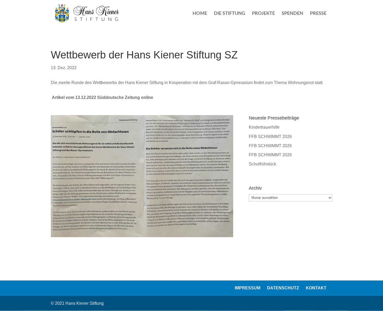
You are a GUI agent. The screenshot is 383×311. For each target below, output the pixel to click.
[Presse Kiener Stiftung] (142, 237)
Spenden (292, 14)
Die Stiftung (229, 14)
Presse (318, 14)
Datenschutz (283, 288)
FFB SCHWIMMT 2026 (270, 136)
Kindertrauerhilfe (264, 127)
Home (200, 14)
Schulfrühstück (262, 164)
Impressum (247, 288)
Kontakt (316, 288)
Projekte (263, 14)
